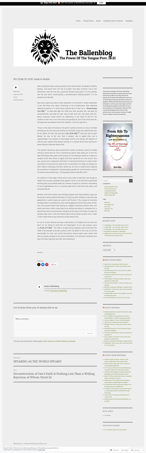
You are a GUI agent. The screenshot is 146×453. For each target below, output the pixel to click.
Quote (15, 97)
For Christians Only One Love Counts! (115, 430)
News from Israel (113, 260)
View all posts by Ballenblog (58, 291)
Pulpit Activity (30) (109, 195)
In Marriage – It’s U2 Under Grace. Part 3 (116, 225)
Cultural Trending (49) (110, 193)
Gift (101, 3)
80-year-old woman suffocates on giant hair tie (118, 287)
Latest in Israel (112, 308)
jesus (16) (107, 206)
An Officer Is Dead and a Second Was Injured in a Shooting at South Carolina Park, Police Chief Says (117, 391)
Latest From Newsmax (115, 355)
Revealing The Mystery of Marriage (115, 231)
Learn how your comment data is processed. (59, 341)
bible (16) (107, 202)
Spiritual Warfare (18, 100)
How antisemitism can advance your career (117, 297)
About (98, 21)
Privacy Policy (88, 21)
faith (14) (107, 211)
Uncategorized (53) (110, 191)
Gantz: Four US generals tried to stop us (116, 264)
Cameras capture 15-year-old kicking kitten (117, 320)
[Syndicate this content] (103, 260)
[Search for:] (116, 181)
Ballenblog (16, 91)
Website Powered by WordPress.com (35, 443)
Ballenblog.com (18, 443)
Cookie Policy (41, 450)
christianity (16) (108, 204)
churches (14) (108, 209)
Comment (90, 333)
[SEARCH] (131, 180)
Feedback (129, 21)
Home (78, 21)
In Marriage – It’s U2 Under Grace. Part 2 (116, 227)
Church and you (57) (110, 189)
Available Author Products (113, 21)
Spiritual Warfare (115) (111, 187)
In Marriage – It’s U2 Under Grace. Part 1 (116, 229)
